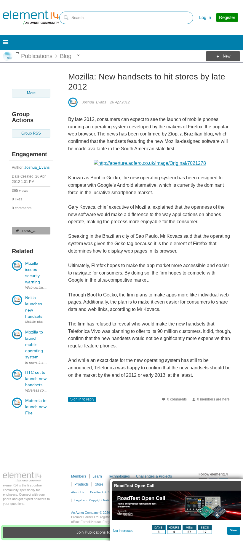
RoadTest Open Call (134, 485)
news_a (28, 231)
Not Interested (123, 530)
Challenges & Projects (154, 476)
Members (78, 476)
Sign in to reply (82, 399)
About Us (77, 492)
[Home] (31, 17)
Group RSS (31, 133)
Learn (97, 476)
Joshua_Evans (37, 167)
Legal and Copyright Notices (93, 500)
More (17, 53)
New (226, 56)
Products (81, 484)
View (233, 530)
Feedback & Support (104, 492)
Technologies (119, 476)
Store (99, 484)
